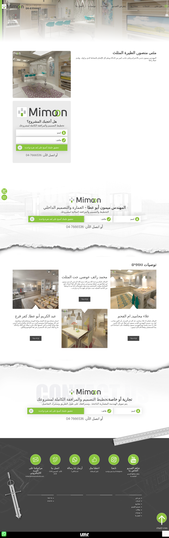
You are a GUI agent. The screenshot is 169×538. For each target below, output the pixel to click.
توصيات (92, 6)
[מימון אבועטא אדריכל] (12, 6)
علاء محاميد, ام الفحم (133, 316)
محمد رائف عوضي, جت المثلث (84, 277)
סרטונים (49, 501)
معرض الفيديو (119, 6)
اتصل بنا (79, 6)
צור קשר (49, 498)
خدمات (146, 6)
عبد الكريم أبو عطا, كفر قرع (35, 316)
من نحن (158, 6)
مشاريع (134, 6)
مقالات (104, 6)
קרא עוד (133, 338)
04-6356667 (33, 6)
